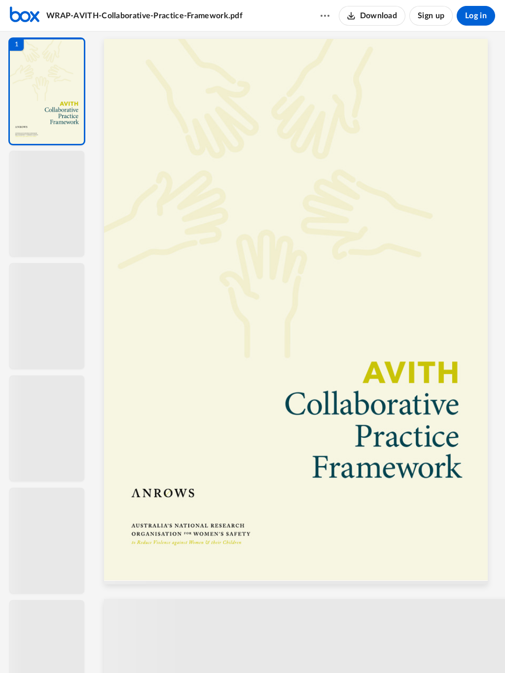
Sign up (431, 16)
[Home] (24, 15)
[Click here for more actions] (325, 16)
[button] (47, 91)
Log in (476, 16)
